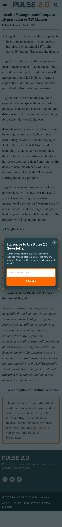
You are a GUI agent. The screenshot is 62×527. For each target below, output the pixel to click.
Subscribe (31, 281)
